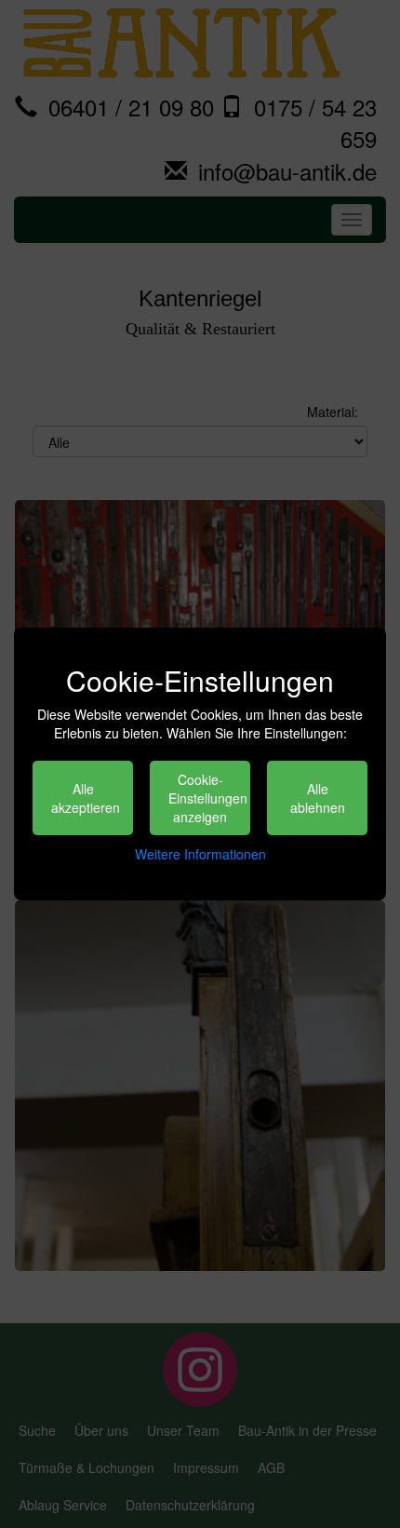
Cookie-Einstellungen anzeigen (207, 798)
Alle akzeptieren (85, 798)
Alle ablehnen (317, 798)
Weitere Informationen (200, 854)
